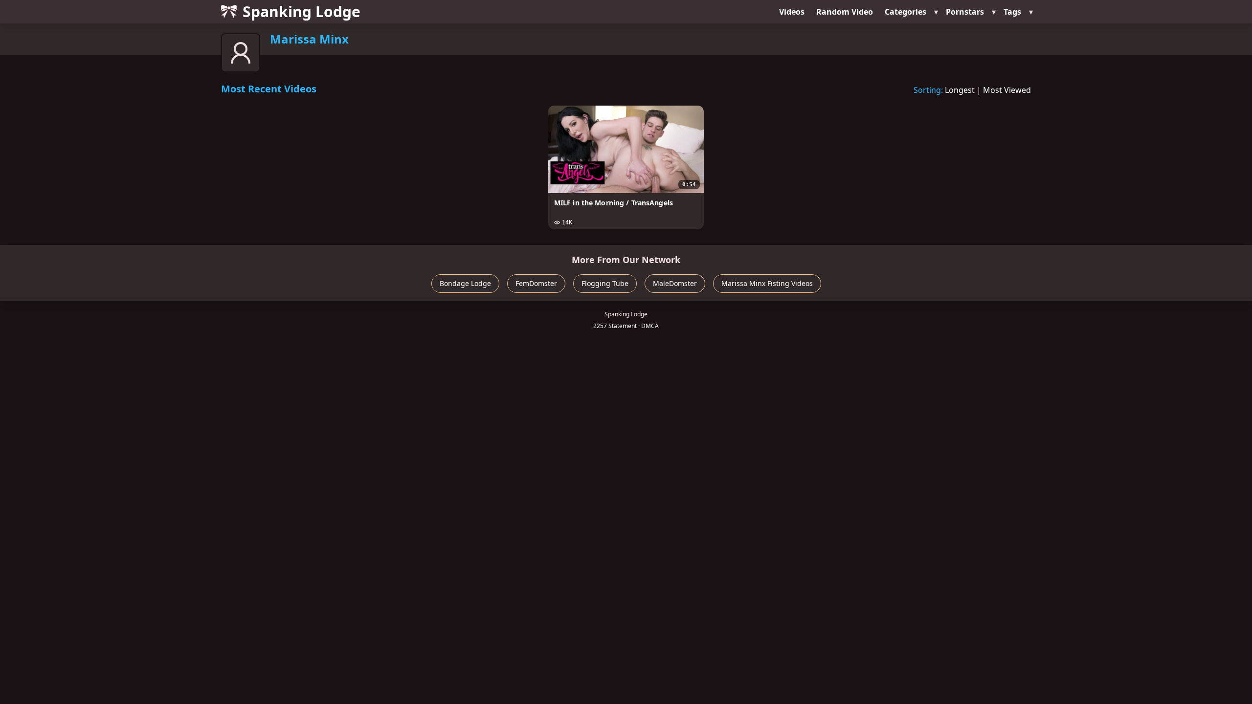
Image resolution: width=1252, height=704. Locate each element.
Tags (1012, 11)
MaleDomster (675, 283)
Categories (905, 11)
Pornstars (965, 11)
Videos (792, 11)
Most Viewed (1007, 90)
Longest (960, 90)
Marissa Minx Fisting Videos (767, 283)
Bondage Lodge (465, 283)
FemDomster (536, 283)
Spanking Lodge (301, 11)
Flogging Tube (604, 283)
